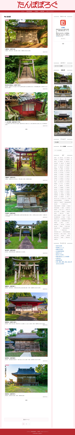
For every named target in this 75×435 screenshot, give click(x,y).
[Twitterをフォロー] (61, 38)
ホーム (29, 431)
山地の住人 (58, 258)
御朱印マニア (59, 253)
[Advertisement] (26, 138)
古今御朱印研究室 (60, 251)
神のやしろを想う (60, 254)
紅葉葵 (63, 27)
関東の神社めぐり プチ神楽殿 (62, 256)
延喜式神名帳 (33, 431)
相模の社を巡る (59, 249)
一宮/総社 (38, 431)
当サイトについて (44, 431)
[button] (71, 150)
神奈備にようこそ (60, 247)
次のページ (26, 419)
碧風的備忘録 (59, 260)
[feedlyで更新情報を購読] (63, 38)
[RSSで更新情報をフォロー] (64, 38)
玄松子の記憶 (59, 245)
